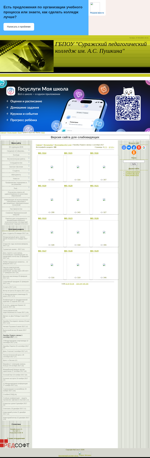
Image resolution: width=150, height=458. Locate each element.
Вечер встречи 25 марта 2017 (14, 291)
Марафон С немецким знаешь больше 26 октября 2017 (14, 365)
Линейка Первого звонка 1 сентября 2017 (12, 336)
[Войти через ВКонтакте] (129, 147)
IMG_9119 (42, 186)
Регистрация (12, 132)
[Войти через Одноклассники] (134, 152)
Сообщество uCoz (132, 173)
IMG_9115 (68, 153)
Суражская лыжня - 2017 (12, 249)
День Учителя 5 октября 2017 (14, 351)
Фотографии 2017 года (63, 145)
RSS (43, 132)
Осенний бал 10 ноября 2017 (13, 375)
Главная (3, 132)
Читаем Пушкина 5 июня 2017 (14, 326)
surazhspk (53, 169)
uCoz (76, 456)
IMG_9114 (42, 153)
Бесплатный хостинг (66, 456)
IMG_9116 (94, 153)
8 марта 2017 (8, 287)
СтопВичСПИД (8, 394)
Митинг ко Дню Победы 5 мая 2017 (16, 316)
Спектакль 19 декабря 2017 (13, 408)
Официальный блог (133, 171)
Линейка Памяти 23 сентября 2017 (16, 346)
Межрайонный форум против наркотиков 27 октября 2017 (14, 370)
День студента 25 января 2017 (14, 233)
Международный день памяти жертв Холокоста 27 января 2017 (15, 238)
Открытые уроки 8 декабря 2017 (15, 403)
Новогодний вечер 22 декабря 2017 (16, 418)
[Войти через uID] (124, 147)
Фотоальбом (48, 145)
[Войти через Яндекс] (139, 147)
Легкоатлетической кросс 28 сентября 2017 (13, 356)
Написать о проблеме (19, 26)
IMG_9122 (42, 218)
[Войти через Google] (144, 147)
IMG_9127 (42, 251)
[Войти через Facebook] (134, 147)
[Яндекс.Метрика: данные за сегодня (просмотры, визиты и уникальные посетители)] (85, 454)
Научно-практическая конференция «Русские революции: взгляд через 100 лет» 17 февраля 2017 (15, 269)
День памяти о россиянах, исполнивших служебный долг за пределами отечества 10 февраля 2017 (15, 255)
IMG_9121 (94, 186)
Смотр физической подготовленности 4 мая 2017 (14, 311)
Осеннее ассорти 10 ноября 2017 (15, 378)
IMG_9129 (94, 251)
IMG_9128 (68, 251)
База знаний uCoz (132, 175)
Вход (20, 132)
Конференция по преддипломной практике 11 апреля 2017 (15, 300)
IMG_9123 (68, 218)
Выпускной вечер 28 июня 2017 (14, 330)
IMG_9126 (94, 218)
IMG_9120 (68, 186)
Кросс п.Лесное (9, 360)
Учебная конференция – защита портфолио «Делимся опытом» (15, 399)
